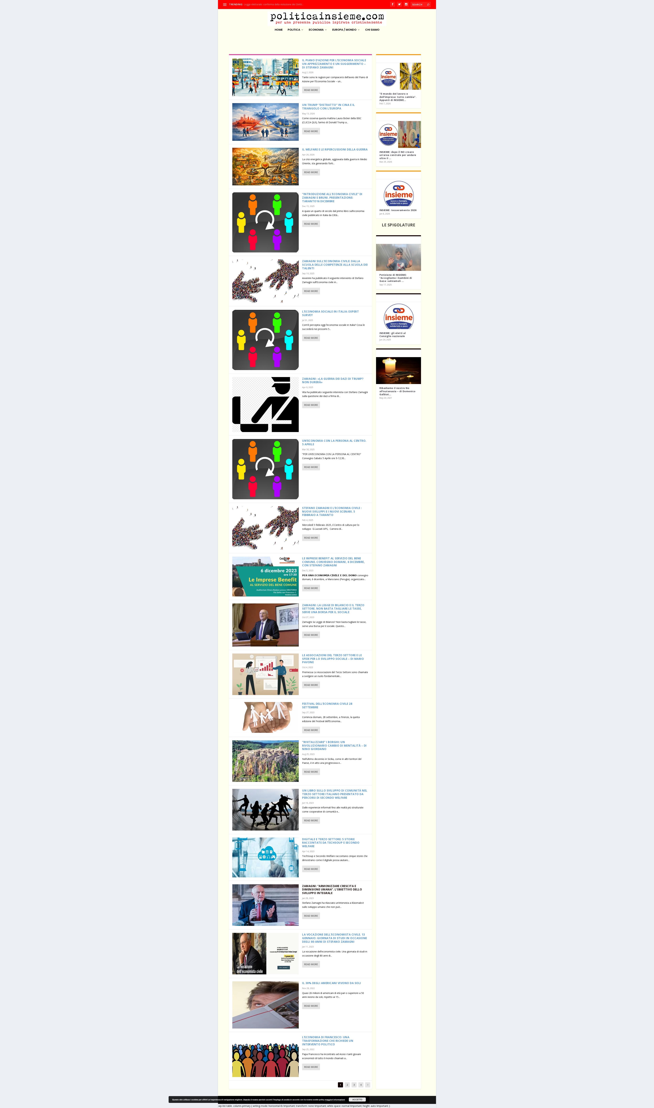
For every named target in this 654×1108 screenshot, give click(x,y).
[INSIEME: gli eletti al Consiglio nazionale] (398, 315)
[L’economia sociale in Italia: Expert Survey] (265, 340)
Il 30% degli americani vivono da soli (331, 983)
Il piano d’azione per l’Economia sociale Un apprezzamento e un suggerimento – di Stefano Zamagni (334, 63)
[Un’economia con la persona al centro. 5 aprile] (265, 469)
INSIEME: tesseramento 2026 (397, 210)
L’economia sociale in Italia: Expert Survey (330, 313)
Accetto (357, 1099)
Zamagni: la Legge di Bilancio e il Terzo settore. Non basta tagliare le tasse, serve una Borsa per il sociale (333, 608)
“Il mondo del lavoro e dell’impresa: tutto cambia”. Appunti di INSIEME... (397, 96)
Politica (294, 30)
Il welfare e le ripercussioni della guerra (335, 149)
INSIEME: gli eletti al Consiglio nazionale (392, 334)
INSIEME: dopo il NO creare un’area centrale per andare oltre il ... (397, 155)
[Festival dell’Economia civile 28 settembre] (265, 717)
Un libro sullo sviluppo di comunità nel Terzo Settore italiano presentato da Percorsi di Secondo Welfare (334, 794)
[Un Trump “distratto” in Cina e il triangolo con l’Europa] (265, 122)
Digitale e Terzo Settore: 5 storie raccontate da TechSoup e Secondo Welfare (330, 842)
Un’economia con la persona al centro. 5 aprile (334, 442)
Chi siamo (372, 30)
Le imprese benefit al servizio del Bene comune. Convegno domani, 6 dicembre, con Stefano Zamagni (333, 561)
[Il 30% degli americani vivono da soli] (265, 1005)
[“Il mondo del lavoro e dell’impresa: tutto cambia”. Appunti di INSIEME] (398, 76)
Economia (316, 30)
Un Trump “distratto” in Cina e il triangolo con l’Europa (328, 106)
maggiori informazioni (335, 1099)
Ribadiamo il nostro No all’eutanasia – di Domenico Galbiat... (397, 391)
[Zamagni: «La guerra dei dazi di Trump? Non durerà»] (265, 404)
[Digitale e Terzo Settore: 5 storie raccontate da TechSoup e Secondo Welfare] (265, 857)
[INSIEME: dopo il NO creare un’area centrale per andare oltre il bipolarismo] (398, 134)
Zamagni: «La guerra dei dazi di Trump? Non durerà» (332, 380)
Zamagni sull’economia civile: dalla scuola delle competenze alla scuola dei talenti (335, 264)
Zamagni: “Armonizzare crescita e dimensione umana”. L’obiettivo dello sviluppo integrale (332, 889)
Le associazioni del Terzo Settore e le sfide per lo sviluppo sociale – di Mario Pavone (333, 658)
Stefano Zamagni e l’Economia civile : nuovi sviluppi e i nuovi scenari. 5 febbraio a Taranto (332, 511)
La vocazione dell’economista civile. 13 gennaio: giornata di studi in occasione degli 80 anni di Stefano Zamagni (334, 938)
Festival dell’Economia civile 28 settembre (327, 705)
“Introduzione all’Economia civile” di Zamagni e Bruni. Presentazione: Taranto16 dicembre (332, 197)
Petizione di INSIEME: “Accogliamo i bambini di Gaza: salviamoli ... (395, 278)
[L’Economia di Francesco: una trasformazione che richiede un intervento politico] (265, 1056)
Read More (311, 90)
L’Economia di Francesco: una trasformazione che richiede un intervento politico (327, 1040)
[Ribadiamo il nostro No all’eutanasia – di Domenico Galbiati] (398, 370)
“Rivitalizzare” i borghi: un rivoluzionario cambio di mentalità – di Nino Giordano (334, 745)
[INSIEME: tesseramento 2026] (398, 192)
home (279, 30)
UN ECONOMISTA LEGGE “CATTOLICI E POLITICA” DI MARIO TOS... (281, 4)
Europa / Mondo (344, 30)
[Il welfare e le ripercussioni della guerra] (265, 166)
